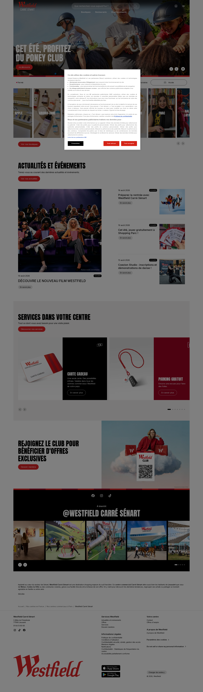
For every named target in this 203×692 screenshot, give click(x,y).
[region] (102, 109)
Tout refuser (111, 143)
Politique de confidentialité (123, 116)
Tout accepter (129, 143)
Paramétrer (76, 143)
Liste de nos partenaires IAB (77, 137)
